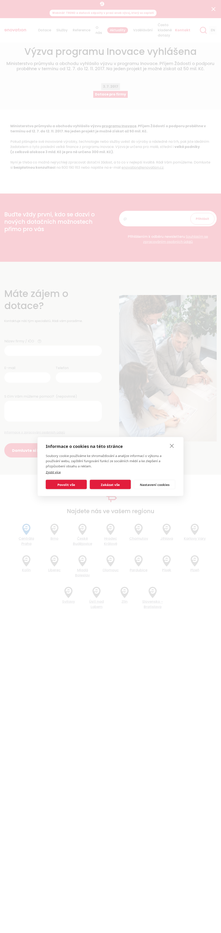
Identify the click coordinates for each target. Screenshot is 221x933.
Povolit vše (66, 484)
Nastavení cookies (154, 484)
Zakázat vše (110, 484)
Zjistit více (53, 472)
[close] (172, 445)
